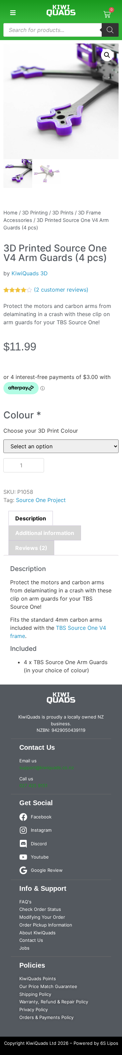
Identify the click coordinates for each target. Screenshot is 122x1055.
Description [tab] (30, 518)
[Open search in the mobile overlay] (61, 30)
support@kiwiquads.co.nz (46, 767)
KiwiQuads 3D (30, 273)
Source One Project (41, 500)
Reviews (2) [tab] (31, 547)
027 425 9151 (33, 785)
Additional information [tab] (44, 533)
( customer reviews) (61, 289)
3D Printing (35, 213)
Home (10, 213)
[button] (13, 13)
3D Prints (63, 213)
